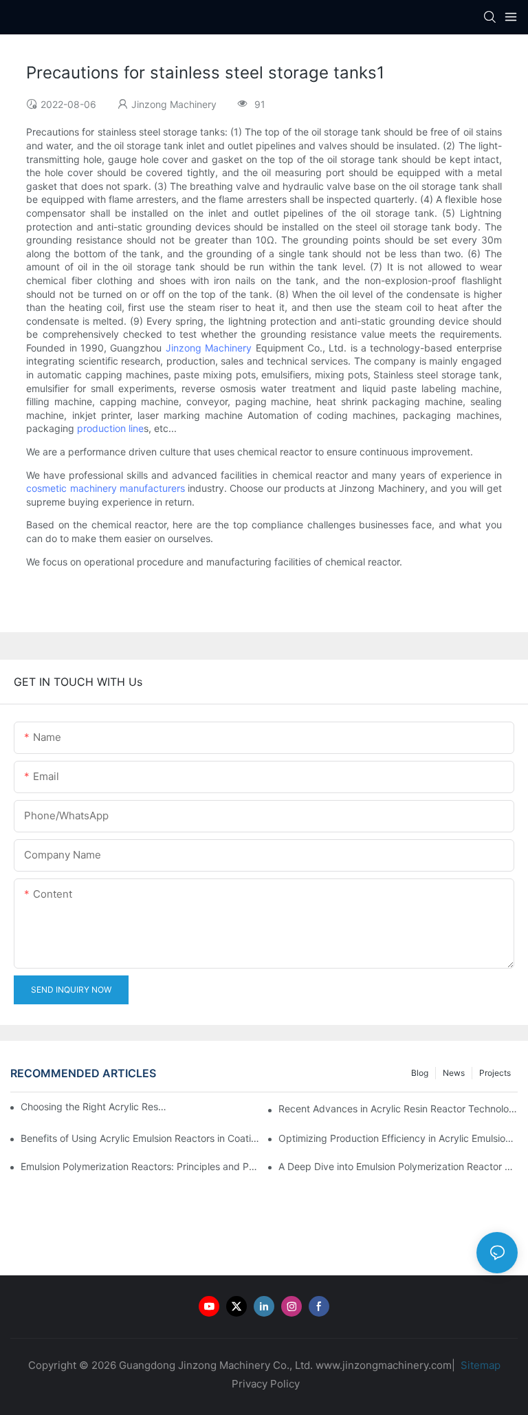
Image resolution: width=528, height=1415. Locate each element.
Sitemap (479, 1365)
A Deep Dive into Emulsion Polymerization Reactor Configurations (398, 1166)
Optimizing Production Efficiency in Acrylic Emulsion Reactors (398, 1138)
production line (110, 428)
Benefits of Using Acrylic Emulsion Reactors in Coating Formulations (140, 1138)
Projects (495, 1073)
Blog (419, 1073)
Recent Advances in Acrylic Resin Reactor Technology (398, 1108)
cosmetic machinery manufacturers (105, 488)
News (454, 1073)
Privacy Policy (266, 1383)
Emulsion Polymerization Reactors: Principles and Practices (140, 1166)
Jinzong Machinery (209, 348)
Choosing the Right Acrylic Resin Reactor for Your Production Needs (94, 1106)
